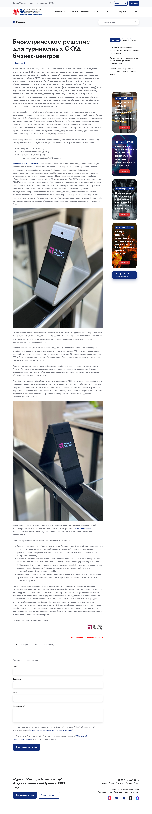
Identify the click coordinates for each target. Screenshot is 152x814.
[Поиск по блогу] (135, 22)
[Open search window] (110, 3)
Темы (125, 40)
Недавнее (115, 40)
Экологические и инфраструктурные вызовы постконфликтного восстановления (124, 61)
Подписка (134, 3)
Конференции (120, 3)
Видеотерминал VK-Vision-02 (26, 163)
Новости (85, 11)
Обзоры (109, 11)
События (74, 11)
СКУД (35, 644)
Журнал (122, 11)
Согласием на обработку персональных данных (50, 730)
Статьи (97, 11)
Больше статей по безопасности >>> (87, 637)
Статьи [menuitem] (111, 783)
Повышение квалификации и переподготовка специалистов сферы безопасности (124, 50)
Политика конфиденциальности (125, 789)
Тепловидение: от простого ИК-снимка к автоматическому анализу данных (123, 71)
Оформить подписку (24, 795)
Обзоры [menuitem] (119, 783)
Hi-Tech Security (48, 644)
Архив (133, 40)
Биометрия (23, 644)
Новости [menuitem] (103, 783)
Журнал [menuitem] (128, 783)
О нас (134, 11)
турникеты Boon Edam (82, 528)
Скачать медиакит (49, 795)
